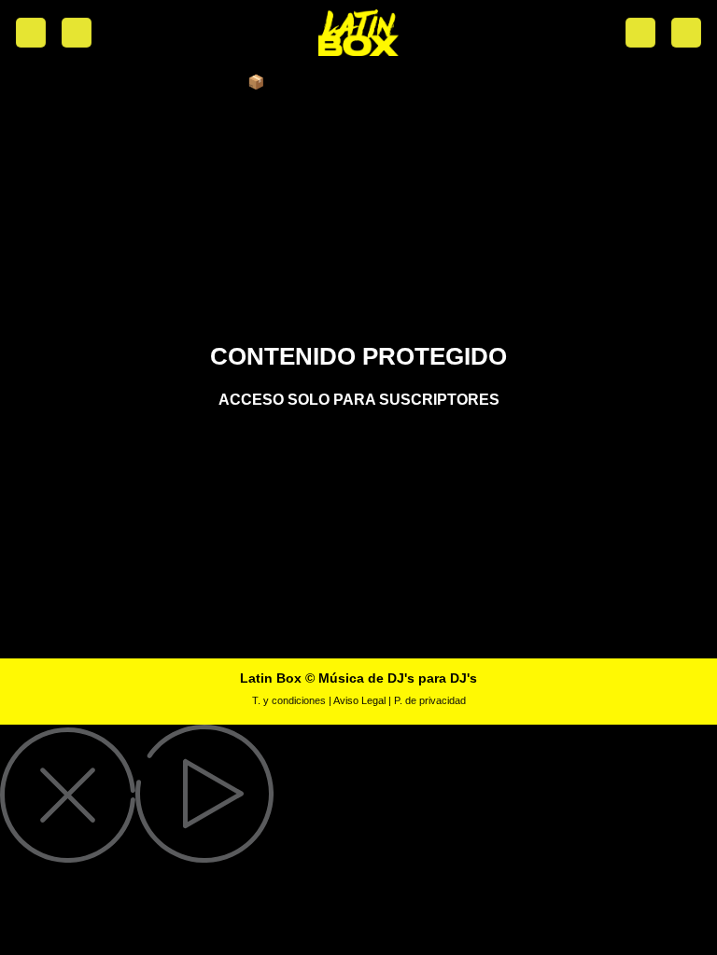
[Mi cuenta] (76, 33)
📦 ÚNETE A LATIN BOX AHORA (358, 82)
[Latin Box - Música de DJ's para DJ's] (358, 32)
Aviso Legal (359, 700)
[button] (31, 33)
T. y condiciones (289, 700)
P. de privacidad (430, 700)
